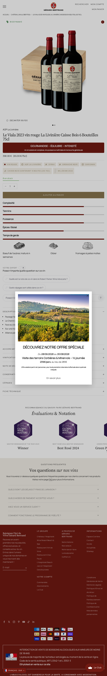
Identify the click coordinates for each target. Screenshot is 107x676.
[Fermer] (87, 295)
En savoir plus (53, 378)
